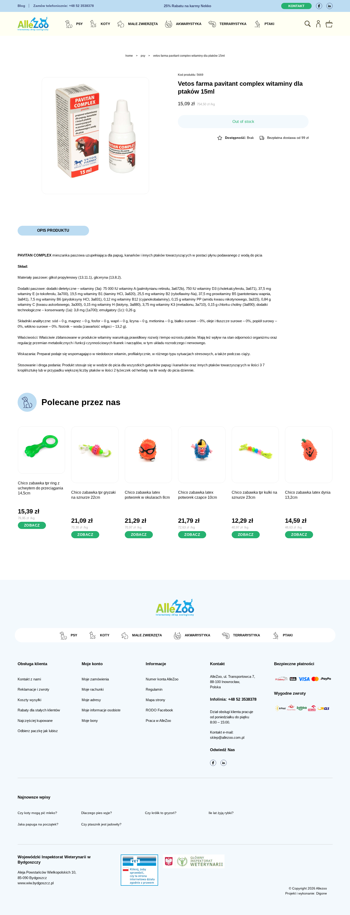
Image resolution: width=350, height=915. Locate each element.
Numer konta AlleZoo (162, 679)
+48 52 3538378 (63, 6)
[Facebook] (319, 6)
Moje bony (90, 721)
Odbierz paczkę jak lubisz (38, 731)
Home (129, 55)
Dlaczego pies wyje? (96, 813)
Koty (105, 24)
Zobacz (32, 525)
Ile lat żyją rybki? (221, 813)
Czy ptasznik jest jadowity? (101, 824)
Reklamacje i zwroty (33, 689)
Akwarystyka (188, 24)
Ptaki (269, 24)
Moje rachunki (93, 689)
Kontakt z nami (29, 679)
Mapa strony (155, 700)
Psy (79, 24)
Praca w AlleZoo (158, 721)
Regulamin (154, 689)
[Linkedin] (329, 6)
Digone (321, 893)
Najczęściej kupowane (35, 721)
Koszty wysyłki (29, 700)
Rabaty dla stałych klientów (39, 710)
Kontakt (296, 6)
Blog (21, 6)
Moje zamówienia (95, 679)
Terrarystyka (233, 24)
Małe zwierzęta (143, 24)
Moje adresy (91, 700)
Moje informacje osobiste (101, 710)
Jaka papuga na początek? (38, 824)
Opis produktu (53, 230)
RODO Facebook (159, 710)
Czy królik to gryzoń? (160, 813)
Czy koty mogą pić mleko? (37, 813)
